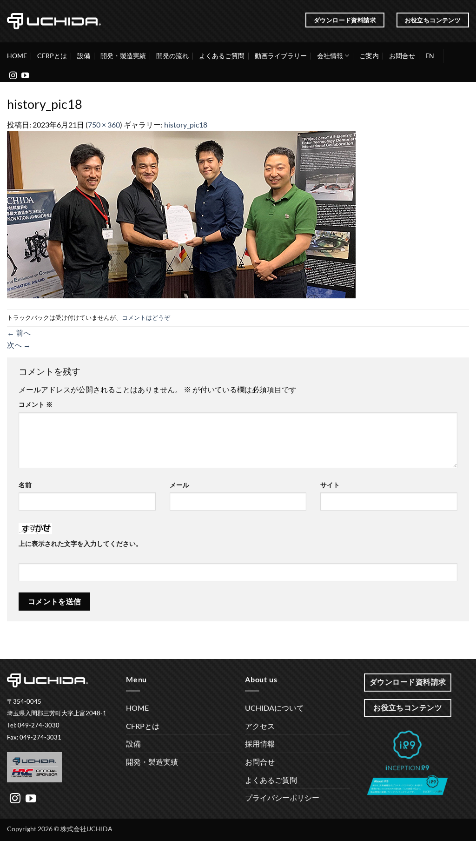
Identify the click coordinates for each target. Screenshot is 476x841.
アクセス (260, 725)
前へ (19, 332)
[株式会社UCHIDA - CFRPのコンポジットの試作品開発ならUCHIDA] (54, 21)
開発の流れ (172, 56)
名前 (25, 485)
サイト (330, 485)
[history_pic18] (181, 213)
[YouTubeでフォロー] (25, 76)
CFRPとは (52, 56)
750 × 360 (104, 124)
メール (179, 485)
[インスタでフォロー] (13, 76)
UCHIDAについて (274, 707)
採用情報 (260, 743)
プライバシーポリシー (282, 797)
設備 (83, 56)
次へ (19, 344)
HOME (17, 56)
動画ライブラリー (281, 56)
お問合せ (402, 56)
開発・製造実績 (123, 56)
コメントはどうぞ (146, 317)
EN (429, 56)
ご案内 (369, 56)
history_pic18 (185, 124)
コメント (36, 404)
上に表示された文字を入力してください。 (80, 543)
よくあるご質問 (222, 56)
